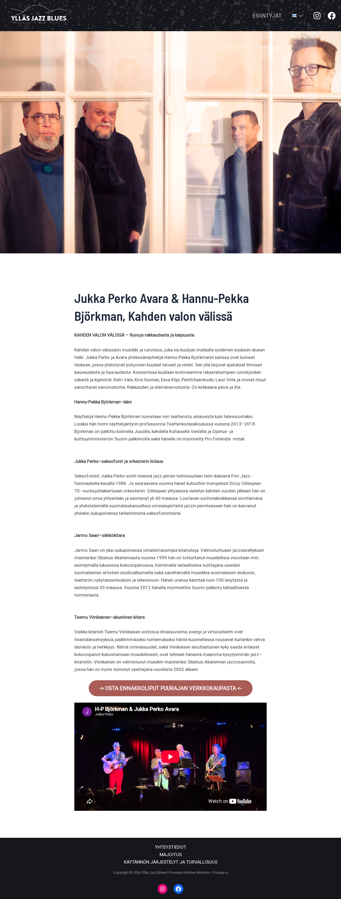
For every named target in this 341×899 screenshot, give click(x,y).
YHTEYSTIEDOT (170, 847)
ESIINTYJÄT (267, 16)
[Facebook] (332, 16)
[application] (299, 15)
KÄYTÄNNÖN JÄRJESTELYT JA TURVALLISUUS (170, 862)
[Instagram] (317, 16)
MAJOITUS (171, 854)
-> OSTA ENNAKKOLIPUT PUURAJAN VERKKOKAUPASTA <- (170, 688)
